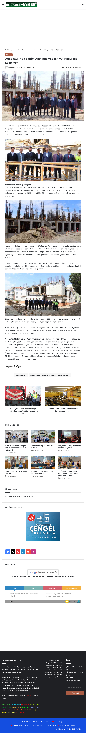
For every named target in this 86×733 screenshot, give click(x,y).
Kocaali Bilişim (58, 722)
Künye (27, 725)
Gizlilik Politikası (36, 725)
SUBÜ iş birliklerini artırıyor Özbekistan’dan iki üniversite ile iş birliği (16, 448)
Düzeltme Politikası (51, 725)
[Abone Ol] (43, 572)
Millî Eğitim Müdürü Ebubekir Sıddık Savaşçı (50, 375)
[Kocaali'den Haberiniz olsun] (21, 4)
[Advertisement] (43, 28)
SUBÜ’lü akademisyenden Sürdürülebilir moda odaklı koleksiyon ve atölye (68, 473)
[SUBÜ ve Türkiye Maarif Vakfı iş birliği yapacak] (42, 462)
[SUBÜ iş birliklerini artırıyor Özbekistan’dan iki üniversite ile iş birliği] (16, 436)
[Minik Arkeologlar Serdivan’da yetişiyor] (42, 436)
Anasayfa (9, 50)
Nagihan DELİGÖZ (15, 67)
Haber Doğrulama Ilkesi (67, 725)
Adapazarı (21, 375)
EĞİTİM (17, 50)
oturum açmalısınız (27, 496)
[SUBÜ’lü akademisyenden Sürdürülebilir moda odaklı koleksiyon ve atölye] (69, 462)
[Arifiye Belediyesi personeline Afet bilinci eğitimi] (69, 436)
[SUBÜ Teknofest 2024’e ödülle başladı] (16, 462)
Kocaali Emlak (18, 725)
